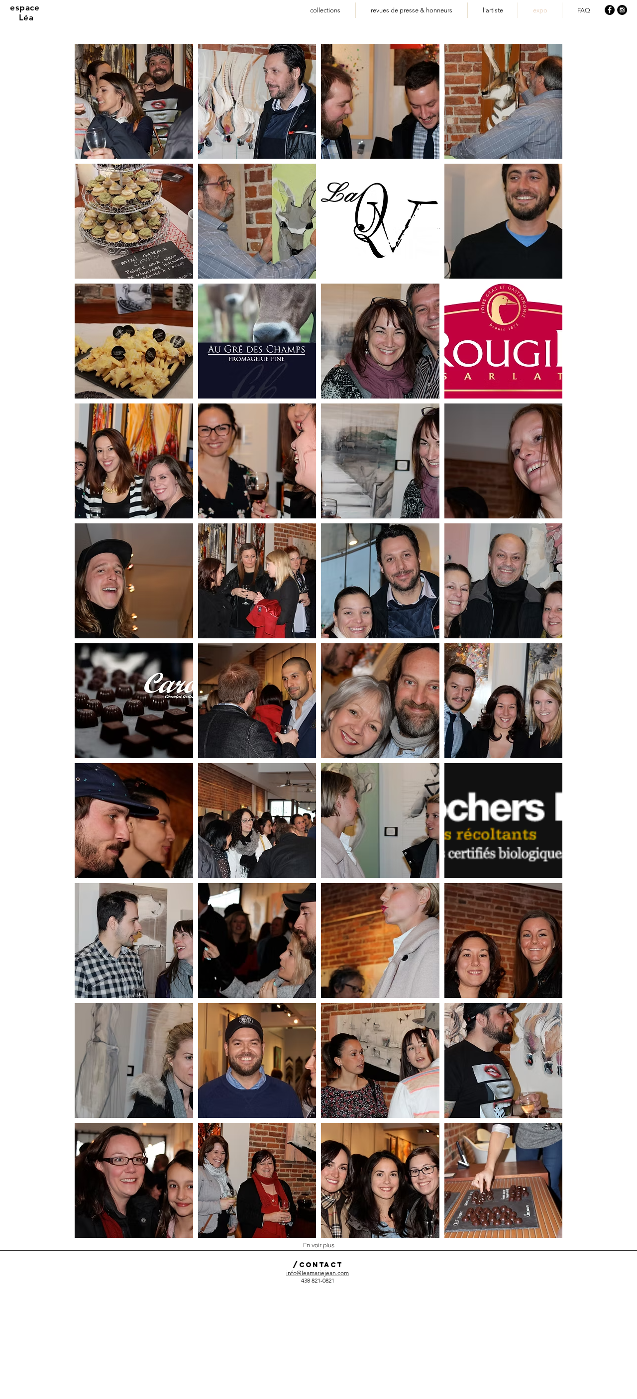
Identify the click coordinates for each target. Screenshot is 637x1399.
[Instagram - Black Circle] (622, 10)
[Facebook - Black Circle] (610, 10)
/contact (318, 1265)
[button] (134, 101)
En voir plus (318, 1245)
